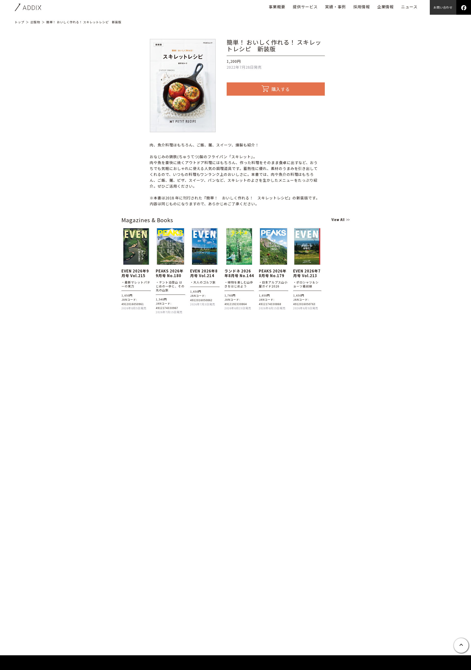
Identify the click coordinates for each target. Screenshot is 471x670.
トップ (19, 22)
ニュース (409, 7)
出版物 (35, 22)
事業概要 (277, 7)
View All (338, 220)
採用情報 (361, 7)
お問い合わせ (443, 7)
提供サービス (305, 7)
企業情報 (385, 7)
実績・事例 (335, 7)
